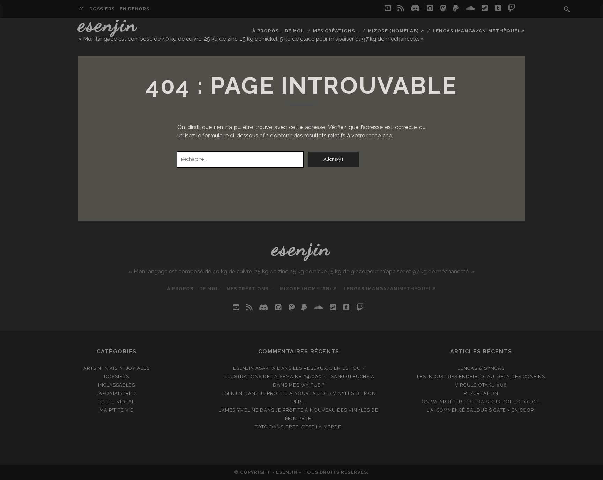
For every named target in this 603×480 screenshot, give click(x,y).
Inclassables (116, 385)
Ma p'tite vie (116, 410)
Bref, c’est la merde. (314, 426)
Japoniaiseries (116, 393)
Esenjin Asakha (254, 368)
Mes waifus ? (307, 385)
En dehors (134, 9)
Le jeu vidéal (116, 401)
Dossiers (102, 9)
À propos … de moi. (278, 30)
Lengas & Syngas (481, 368)
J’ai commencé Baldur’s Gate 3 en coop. (481, 410)
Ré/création (481, 393)
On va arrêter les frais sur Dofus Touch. (481, 401)
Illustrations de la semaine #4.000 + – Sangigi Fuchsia (298, 376)
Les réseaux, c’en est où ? (329, 368)
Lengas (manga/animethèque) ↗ (479, 30)
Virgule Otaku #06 (481, 385)
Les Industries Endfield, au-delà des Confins (481, 376)
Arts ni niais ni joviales (116, 368)
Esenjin (107, 24)
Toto (261, 426)
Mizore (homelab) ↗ (396, 30)
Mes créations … (336, 30)
